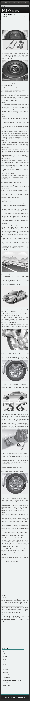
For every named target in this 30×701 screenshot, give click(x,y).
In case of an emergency (18, 16)
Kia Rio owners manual (9, 16)
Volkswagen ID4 (6, 685)
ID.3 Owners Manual (7, 675)
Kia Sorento (5, 669)
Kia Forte (4, 654)
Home (2, 2)
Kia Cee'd (4, 664)
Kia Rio (2, 16)
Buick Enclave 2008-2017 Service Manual (11, 680)
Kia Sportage (5, 672)
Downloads (24, 2)
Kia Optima (4, 656)
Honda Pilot (5, 682)
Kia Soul (4, 661)
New (6, 2)
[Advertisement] (15, 24)
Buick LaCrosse (6, 677)
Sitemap (13, 2)
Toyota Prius (5, 688)
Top (9, 2)
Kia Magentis (5, 667)
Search (18, 2)
